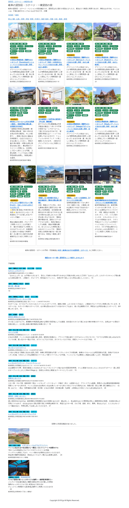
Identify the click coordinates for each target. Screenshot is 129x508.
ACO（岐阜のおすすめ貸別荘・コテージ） (73, 250)
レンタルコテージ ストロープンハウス (22, 414)
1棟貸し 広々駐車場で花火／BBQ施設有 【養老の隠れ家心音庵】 (50, 200)
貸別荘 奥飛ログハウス (16, 317)
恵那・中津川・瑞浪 (37, 19)
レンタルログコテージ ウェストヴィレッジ (24, 363)
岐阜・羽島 (49, 19)
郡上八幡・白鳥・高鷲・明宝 (18, 19)
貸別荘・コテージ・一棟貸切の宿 (20, 2)
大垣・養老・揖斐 (60, 19)
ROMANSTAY (25, 477)
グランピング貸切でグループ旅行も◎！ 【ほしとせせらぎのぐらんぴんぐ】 (21, 205)
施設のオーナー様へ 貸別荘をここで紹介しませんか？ (64, 258)
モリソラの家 (13, 332)
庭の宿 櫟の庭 (14, 286)
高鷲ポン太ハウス (14, 378)
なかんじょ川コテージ (16, 271)
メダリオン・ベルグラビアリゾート (35, 445)
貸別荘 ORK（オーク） (17, 396)
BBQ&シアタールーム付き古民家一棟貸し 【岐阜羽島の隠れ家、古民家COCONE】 (22, 123)
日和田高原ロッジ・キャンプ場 (19, 299)
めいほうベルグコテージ (17, 347)
